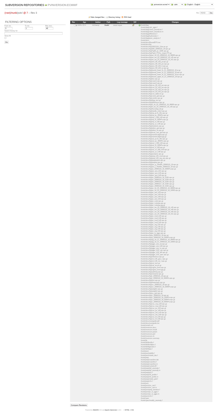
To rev (27, 26)
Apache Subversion (111, 410)
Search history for (10, 31)
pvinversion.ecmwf (62, 5)
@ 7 (25, 12)
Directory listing (114, 17)
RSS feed (127, 17)
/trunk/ (106, 25)
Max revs (48, 26)
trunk (14, 12)
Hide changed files (97, 17)
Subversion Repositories (24, 5)
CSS (132, 410)
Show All (7, 36)
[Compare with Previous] (133, 25)
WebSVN (96, 410)
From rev (7, 26)
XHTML (127, 410)
